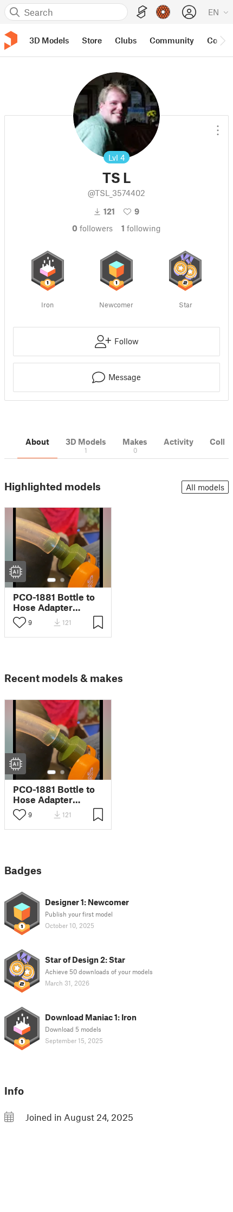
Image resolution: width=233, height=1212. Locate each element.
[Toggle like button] (19, 622)
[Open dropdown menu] (218, 126)
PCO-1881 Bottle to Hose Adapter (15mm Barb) (54, 602)
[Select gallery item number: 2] (62, 580)
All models (205, 487)
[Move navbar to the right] (222, 40)
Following (141, 228)
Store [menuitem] (92, 40)
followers (92, 228)
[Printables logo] (10, 40)
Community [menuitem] (172, 40)
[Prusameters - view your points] (163, 12)
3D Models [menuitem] (49, 40)
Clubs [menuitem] (126, 40)
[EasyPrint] (142, 12)
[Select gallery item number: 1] (51, 580)
